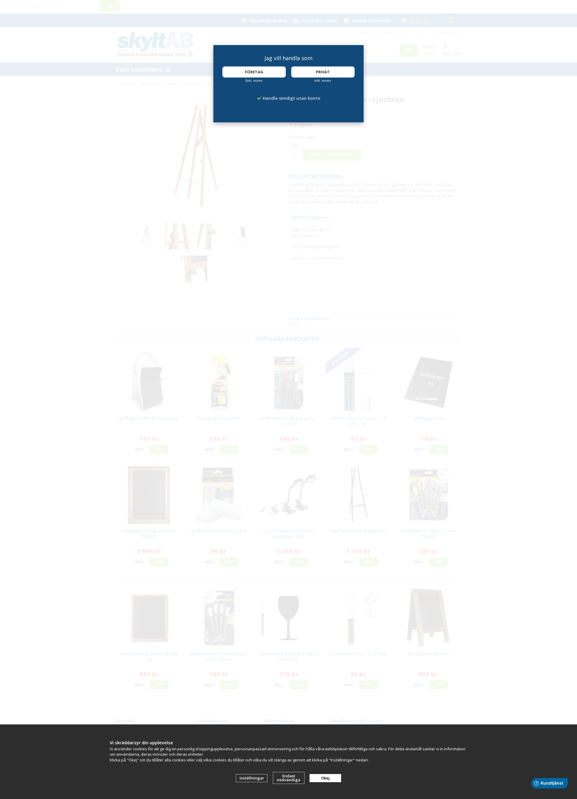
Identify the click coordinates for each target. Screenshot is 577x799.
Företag (254, 72)
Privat (323, 72)
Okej (325, 778)
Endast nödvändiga (288, 777)
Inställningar (252, 778)
